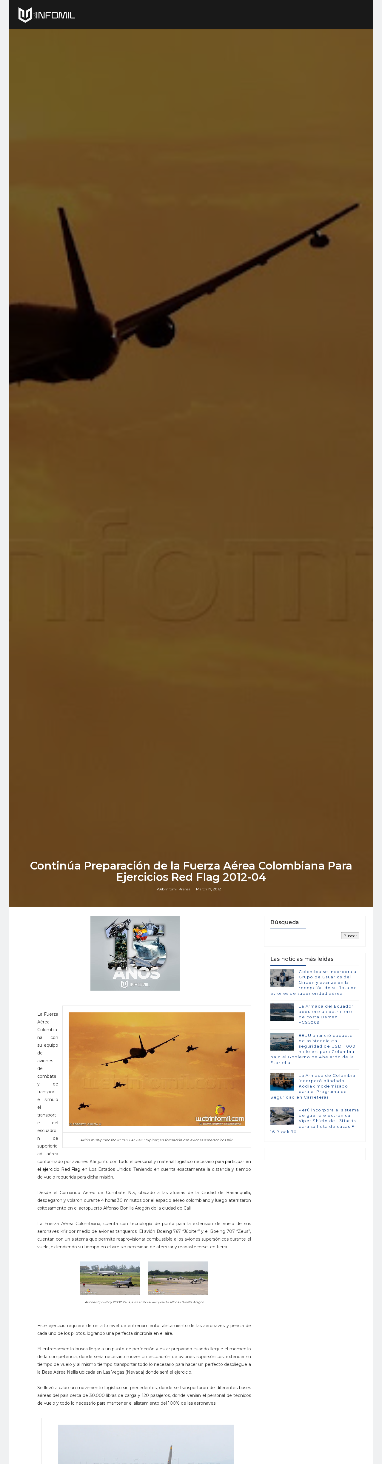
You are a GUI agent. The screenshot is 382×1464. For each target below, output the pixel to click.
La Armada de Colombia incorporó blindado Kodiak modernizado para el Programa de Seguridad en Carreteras (312, 1086)
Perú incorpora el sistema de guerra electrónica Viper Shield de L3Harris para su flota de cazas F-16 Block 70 (314, 1121)
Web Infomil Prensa (173, 889)
